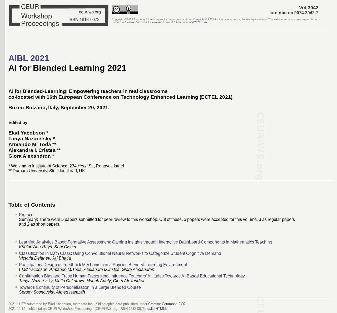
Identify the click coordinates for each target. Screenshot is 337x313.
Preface (26, 214)
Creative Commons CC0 (166, 304)
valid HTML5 (157, 309)
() (199, 22)
